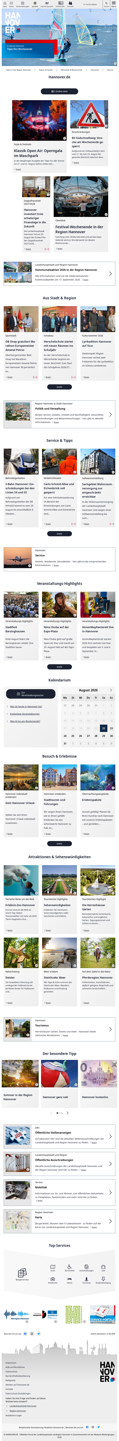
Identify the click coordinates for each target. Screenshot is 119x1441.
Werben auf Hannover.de (17, 1385)
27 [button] (65, 705)
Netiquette (11, 1380)
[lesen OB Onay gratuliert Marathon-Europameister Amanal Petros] (21, 343)
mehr (59, 386)
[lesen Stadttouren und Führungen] (59, 801)
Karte (11, 6)
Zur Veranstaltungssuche (32, 694)
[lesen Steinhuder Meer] (59, 972)
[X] (38, 1333)
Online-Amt (60, 6)
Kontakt (9, 1389)
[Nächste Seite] (67, 1113)
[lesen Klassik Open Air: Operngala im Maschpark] (39, 136)
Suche (106, 6)
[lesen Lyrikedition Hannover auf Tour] (98, 343)
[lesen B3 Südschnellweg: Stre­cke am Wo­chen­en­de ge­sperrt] (89, 133)
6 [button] (88, 713)
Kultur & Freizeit (46, 70)
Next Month (111, 690)
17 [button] (65, 728)
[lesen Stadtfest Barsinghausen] (21, 626)
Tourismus (95, 70)
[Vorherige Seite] (51, 1113)
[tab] (57, 1113)
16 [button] (111, 720)
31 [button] (96, 705)
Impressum (11, 1363)
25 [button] (72, 736)
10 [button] (65, 720)
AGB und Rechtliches (15, 1367)
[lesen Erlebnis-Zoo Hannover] (21, 899)
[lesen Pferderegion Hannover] (98, 972)
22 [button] (103, 728)
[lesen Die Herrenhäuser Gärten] (98, 899)
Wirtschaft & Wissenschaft (71, 70)
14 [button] (96, 720)
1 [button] (103, 705)
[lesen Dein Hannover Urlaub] (21, 801)
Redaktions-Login (14, 1415)
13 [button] (88, 720)
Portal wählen (91, 4)
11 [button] (72, 720)
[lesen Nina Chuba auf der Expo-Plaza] (59, 626)
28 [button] (72, 705)
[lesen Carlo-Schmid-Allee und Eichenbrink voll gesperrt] (59, 488)
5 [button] (80, 713)
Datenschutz (11, 1372)
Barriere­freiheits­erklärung (18, 1376)
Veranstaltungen (22, 6)
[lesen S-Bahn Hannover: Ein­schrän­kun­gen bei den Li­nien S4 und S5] (21, 488)
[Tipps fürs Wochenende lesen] (59, 37)
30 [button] (88, 705)
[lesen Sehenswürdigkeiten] (59, 899)
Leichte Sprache (47, 6)
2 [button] (111, 705)
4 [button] (73, 713)
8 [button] (103, 713)
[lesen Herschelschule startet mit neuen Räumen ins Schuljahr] (59, 343)
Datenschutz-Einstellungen (18, 1393)
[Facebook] (25, 1333)
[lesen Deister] (21, 972)
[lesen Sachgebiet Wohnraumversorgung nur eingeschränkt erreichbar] (98, 488)
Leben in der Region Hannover (18, 70)
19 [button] (80, 728)
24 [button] (65, 736)
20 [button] (88, 728)
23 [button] (111, 728)
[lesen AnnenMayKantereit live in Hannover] (98, 626)
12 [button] (80, 720)
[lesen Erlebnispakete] (98, 801)
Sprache (35, 6)
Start (5, 6)
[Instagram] (32, 1333)
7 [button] (96, 713)
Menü (113, 6)
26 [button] (80, 736)
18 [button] (72, 728)
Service (110, 70)
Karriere (70, 6)
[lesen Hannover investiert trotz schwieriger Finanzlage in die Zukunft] (36, 214)
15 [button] (103, 720)
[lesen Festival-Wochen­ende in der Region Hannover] (81, 214)
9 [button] (111, 713)
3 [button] (65, 713)
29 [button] (80, 705)
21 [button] (96, 728)
